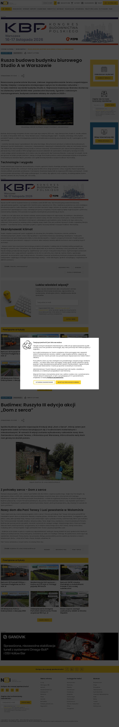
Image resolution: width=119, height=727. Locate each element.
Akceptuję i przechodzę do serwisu (68, 382)
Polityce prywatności (55, 377)
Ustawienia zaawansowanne (44, 382)
